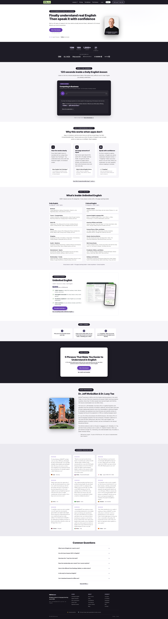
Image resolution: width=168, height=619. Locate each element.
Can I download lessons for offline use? (68, 578)
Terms (117, 616)
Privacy (113, 616)
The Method (87, 2)
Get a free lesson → (89, 117)
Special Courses (75, 604)
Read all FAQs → (84, 583)
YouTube (107, 596)
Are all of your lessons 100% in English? (69, 553)
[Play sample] (63, 93)
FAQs (89, 598)
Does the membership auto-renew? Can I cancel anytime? (73, 563)
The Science (95, 2)
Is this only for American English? (67, 573)
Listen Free (74, 602)
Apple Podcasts (75, 598)
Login (102, 2)
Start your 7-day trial (118, 2)
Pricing (81, 2)
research (103, 426)
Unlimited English (75, 596)
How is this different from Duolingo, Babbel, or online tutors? (74, 568)
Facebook (107, 600)
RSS (106, 604)
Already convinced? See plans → (55, 34)
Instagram (107, 602)
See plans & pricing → (60, 308)
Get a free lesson (56, 30)
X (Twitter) (107, 598)
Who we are (91, 596)
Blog (89, 606)
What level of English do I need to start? (69, 548)
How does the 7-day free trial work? (68, 558)
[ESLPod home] (47, 2)
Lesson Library (91, 604)
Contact (106, 606)
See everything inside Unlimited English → (63, 311)
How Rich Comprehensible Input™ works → (84, 181)
